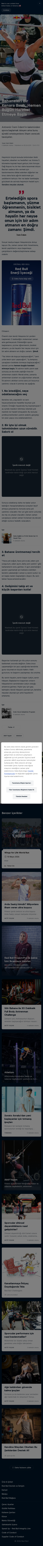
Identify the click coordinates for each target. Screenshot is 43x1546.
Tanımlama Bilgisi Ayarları (21, 783)
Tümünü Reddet (21, 796)
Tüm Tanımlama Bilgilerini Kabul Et (21, 790)
